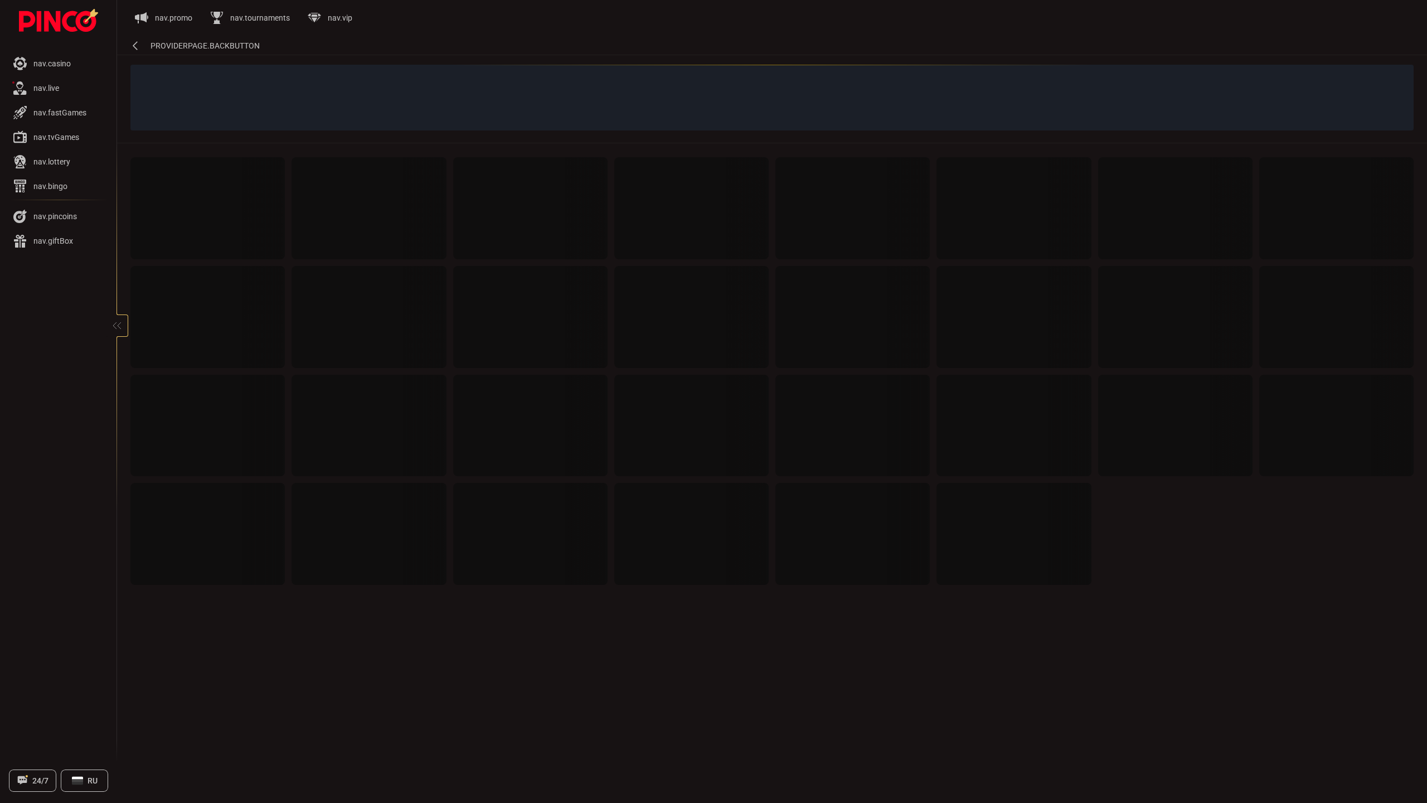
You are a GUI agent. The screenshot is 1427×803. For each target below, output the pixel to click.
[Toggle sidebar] (117, 326)
